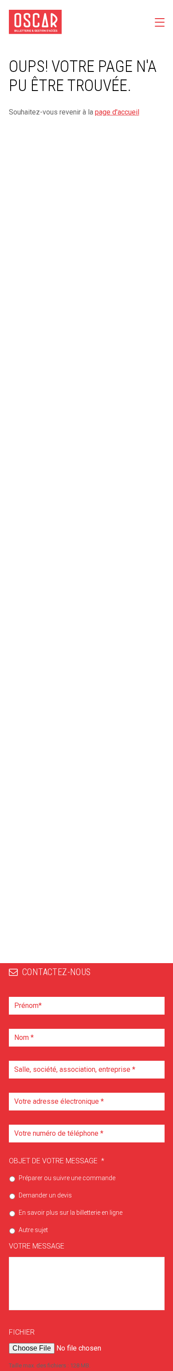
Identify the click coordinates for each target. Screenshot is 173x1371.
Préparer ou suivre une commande (67, 1177)
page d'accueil (117, 112)
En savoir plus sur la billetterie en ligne (70, 1212)
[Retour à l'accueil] (35, 22)
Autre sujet (33, 1229)
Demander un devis (45, 1195)
